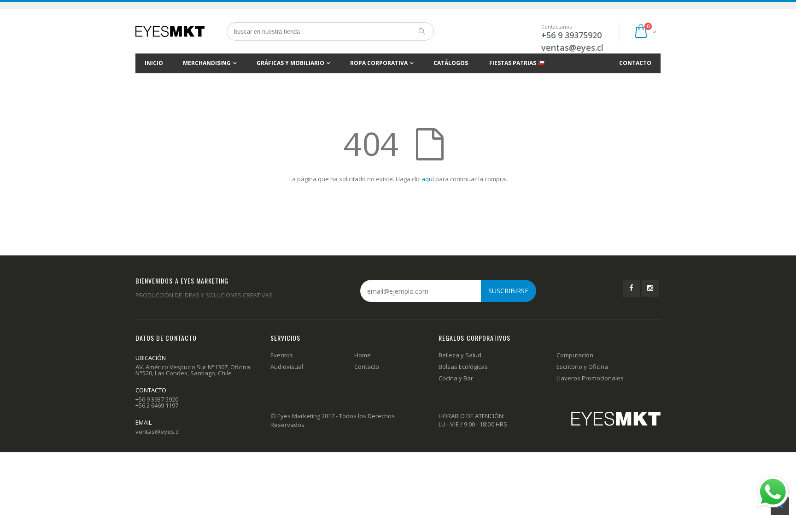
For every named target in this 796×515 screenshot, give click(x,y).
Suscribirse (508, 290)
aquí (427, 179)
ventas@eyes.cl (572, 47)
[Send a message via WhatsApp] (773, 492)
